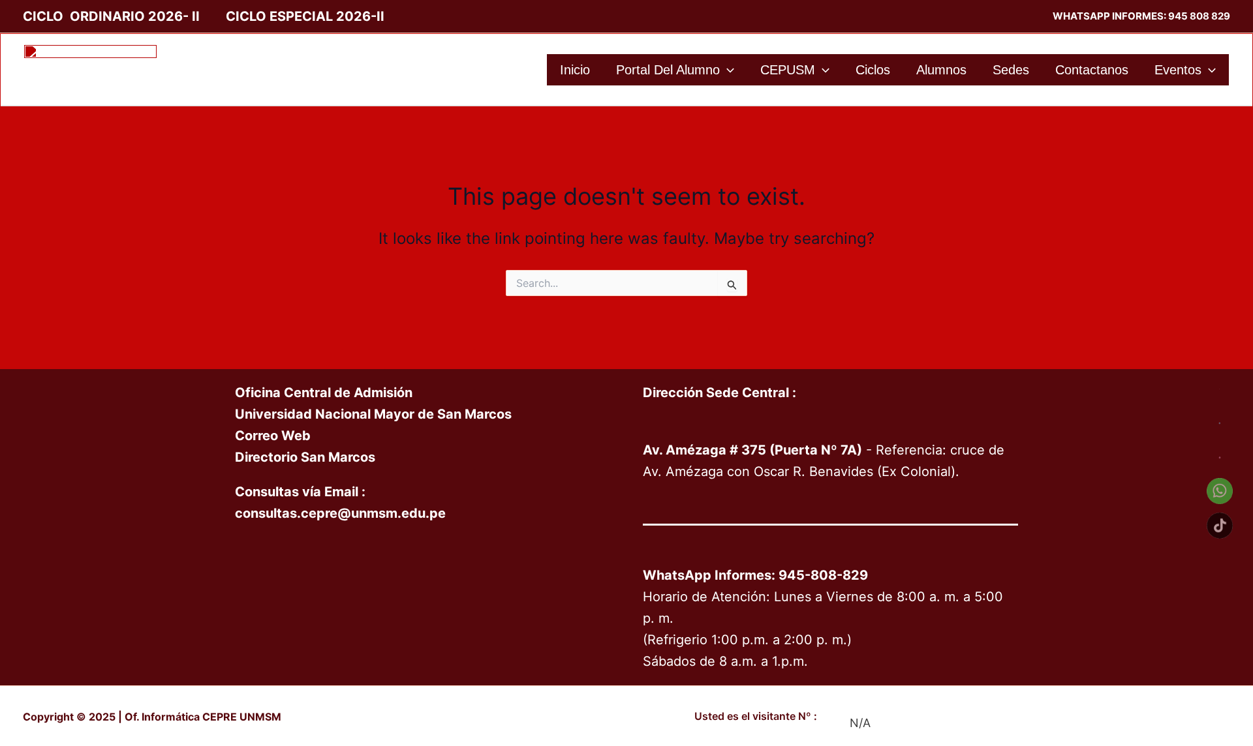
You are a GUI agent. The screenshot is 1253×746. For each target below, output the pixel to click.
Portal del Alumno (668, 70)
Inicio (575, 70)
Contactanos (1091, 70)
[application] (727, 69)
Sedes (1011, 70)
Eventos (1177, 70)
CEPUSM (787, 70)
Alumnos (941, 70)
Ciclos (873, 70)
